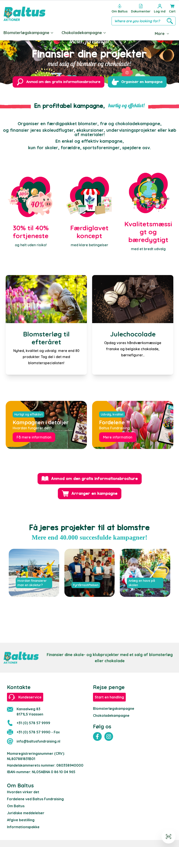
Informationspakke (23, 827)
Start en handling (109, 697)
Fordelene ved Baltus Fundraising (35, 799)
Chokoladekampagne (82, 32)
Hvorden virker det (23, 792)
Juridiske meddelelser (25, 813)
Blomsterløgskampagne (26, 32)
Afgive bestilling (20, 820)
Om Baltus (15, 806)
